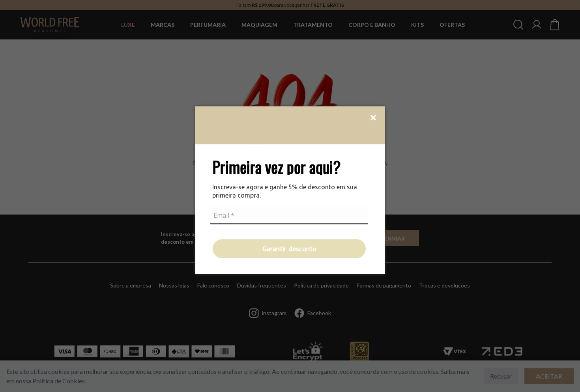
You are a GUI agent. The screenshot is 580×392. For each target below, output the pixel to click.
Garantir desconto (289, 248)
